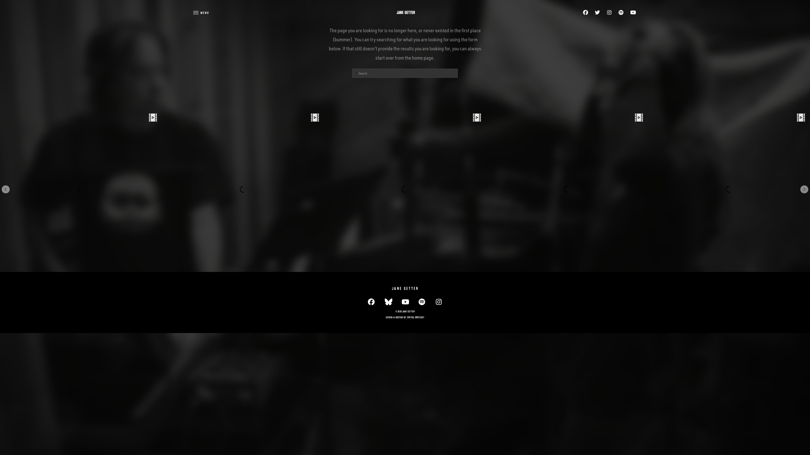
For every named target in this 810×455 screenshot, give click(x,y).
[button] (200, 12)
